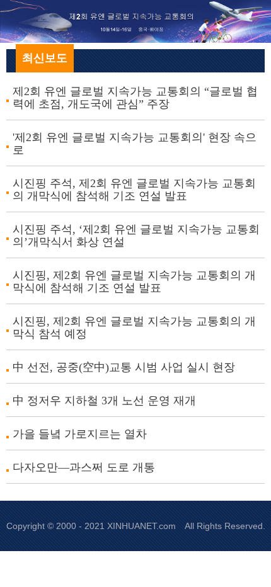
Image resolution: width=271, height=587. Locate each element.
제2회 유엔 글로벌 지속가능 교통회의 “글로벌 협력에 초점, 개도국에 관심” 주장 (135, 97)
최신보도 (44, 58)
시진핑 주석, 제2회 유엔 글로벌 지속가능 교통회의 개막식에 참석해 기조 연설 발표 (134, 189)
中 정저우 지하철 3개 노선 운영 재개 (104, 400)
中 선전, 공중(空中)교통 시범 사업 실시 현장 (124, 367)
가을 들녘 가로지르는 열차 (80, 434)
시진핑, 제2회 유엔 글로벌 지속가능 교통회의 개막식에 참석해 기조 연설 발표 (134, 281)
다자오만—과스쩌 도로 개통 (84, 467)
